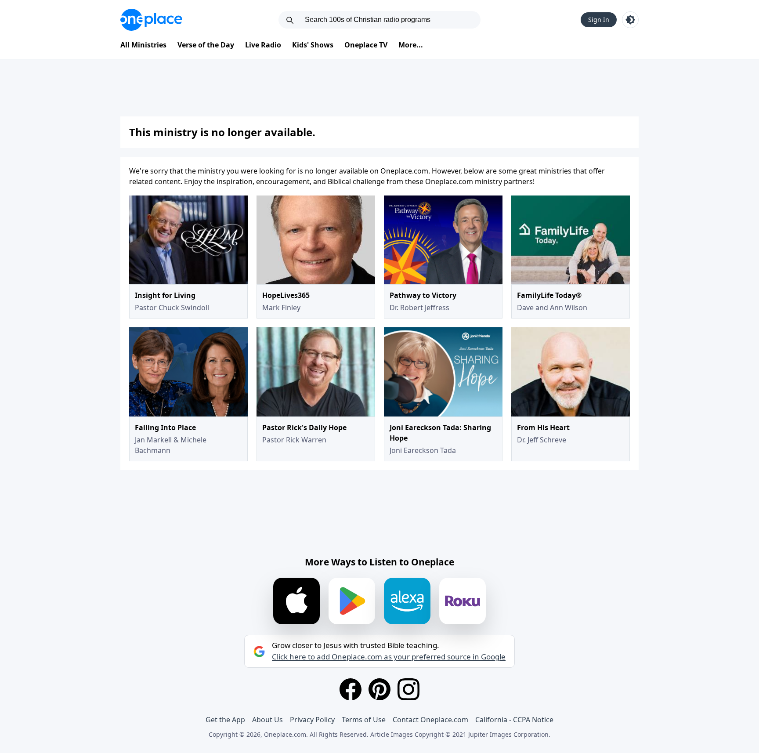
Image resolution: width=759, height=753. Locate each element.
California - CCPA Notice (514, 719)
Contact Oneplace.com (430, 719)
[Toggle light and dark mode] (630, 19)
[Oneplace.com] (151, 20)
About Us (267, 719)
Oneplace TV (365, 45)
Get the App (225, 719)
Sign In (598, 19)
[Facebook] (350, 689)
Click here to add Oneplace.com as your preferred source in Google (389, 657)
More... (410, 45)
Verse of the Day (205, 45)
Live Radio (263, 45)
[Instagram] (408, 689)
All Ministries (143, 45)
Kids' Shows (312, 45)
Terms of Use (364, 719)
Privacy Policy (312, 719)
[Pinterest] (379, 689)
